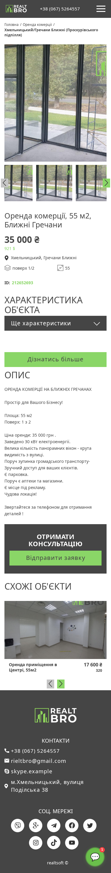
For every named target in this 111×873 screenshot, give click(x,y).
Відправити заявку (55, 558)
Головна (11, 24)
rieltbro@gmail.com (38, 760)
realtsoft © (57, 863)
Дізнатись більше (55, 359)
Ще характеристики (41, 323)
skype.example (31, 771)
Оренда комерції (37, 24)
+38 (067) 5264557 (60, 9)
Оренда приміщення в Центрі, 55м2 (33, 667)
